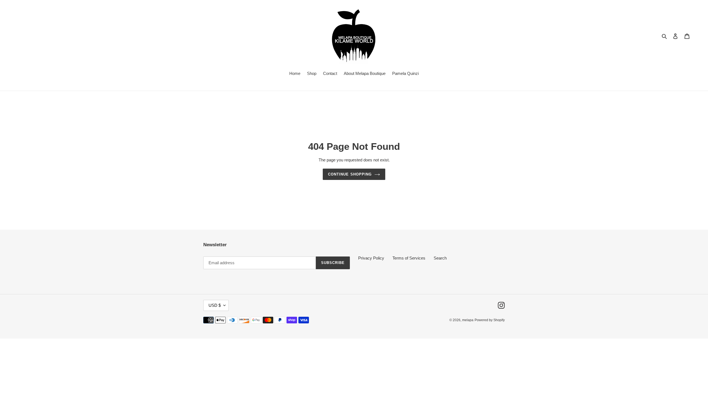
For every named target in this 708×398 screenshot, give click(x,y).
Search (440, 258)
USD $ (215, 305)
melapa (467, 320)
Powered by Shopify (490, 320)
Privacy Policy (371, 258)
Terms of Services (408, 258)
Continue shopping (350, 174)
